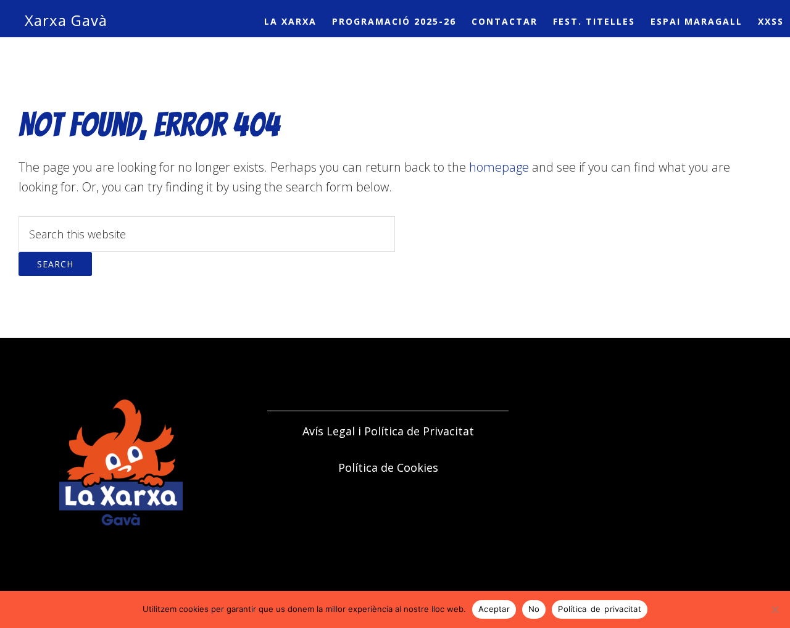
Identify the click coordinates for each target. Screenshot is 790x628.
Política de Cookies (388, 467)
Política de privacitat (599, 609)
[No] (774, 609)
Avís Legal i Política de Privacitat (388, 431)
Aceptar (494, 609)
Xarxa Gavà (66, 20)
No (534, 609)
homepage (499, 167)
